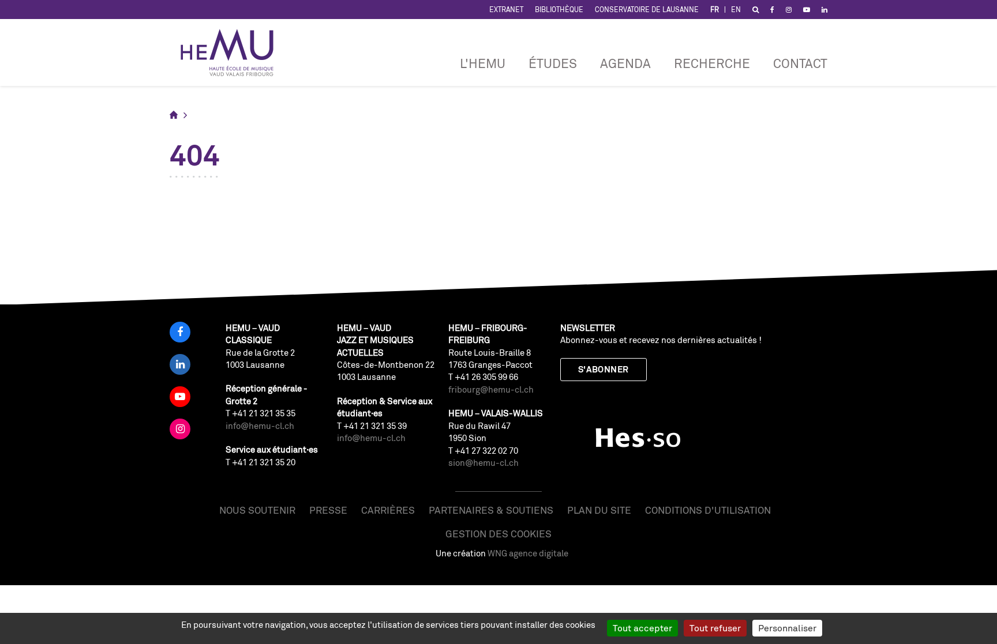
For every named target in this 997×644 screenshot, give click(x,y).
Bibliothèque (559, 9)
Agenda (625, 63)
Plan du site (599, 510)
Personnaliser (787, 628)
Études (553, 63)
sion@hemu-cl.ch (483, 462)
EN (736, 9)
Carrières (388, 510)
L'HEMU (482, 63)
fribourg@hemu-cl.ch (491, 389)
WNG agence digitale (528, 553)
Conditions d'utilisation (708, 510)
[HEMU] (232, 52)
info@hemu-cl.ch (260, 425)
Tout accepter (642, 628)
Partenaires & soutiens (491, 510)
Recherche (712, 63)
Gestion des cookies (498, 534)
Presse (328, 510)
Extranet (506, 9)
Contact (800, 63)
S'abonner (603, 369)
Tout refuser (715, 628)
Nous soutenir (257, 510)
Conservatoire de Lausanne (647, 9)
